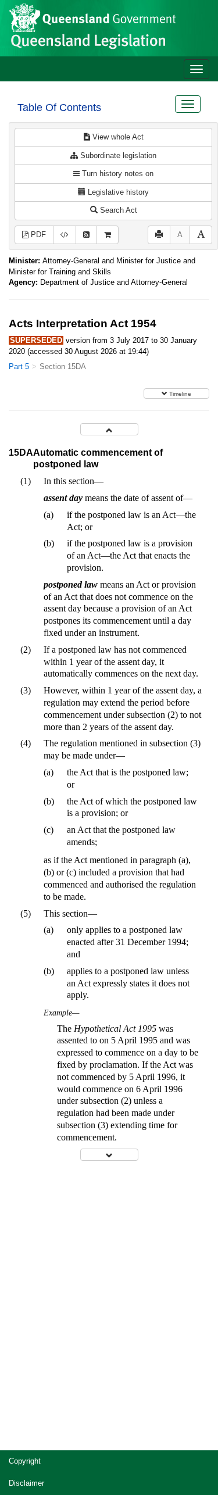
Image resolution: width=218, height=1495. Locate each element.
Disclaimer (26, 1483)
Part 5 (19, 366)
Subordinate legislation (117, 155)
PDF (37, 234)
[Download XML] (64, 235)
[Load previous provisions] (109, 429)
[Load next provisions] (109, 1155)
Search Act (117, 210)
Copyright (25, 1461)
